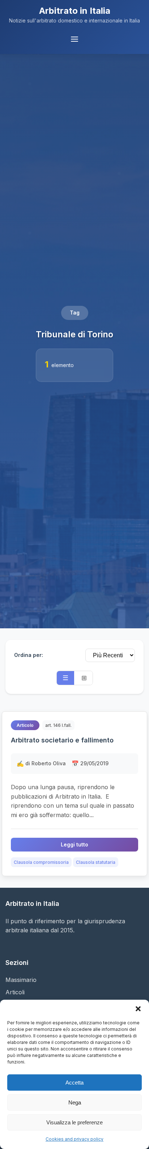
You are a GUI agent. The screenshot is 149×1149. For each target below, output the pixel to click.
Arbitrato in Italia (74, 10)
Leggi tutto (74, 844)
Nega (74, 1102)
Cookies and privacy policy (74, 1139)
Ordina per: (28, 655)
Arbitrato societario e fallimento (62, 740)
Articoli (15, 992)
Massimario (21, 979)
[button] (138, 1008)
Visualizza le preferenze (74, 1122)
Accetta (74, 1082)
